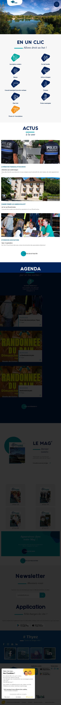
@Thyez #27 (45, 528)
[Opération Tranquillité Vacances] (30, 152)
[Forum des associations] (30, 225)
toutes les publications (30, 560)
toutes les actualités (30, 253)
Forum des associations (10, 240)
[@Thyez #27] (45, 518)
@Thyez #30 (15, 504)
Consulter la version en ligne (40, 463)
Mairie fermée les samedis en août (14, 204)
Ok (42, 595)
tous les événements (30, 406)
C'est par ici (29, 290)
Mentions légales (38, 702)
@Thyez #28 (15, 528)
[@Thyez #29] (45, 495)
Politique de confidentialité (13, 702)
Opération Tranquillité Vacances (14, 167)
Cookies (24, 702)
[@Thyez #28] (15, 518)
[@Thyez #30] (15, 495)
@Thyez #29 (45, 504)
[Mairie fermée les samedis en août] (30, 189)
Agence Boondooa (49, 702)
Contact (30, 702)
